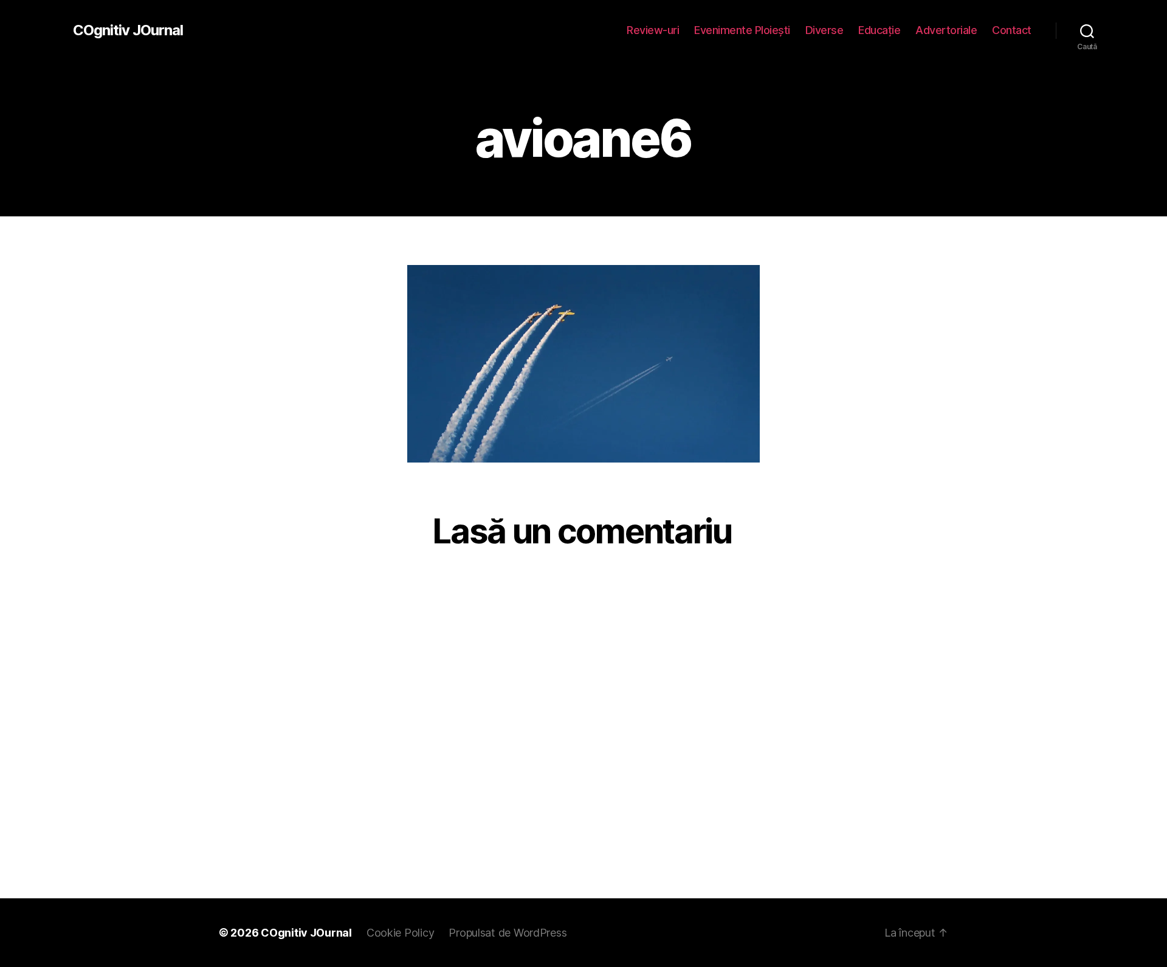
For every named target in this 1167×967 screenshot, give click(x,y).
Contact (1011, 30)
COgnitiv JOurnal (128, 30)
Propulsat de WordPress (507, 932)
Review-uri (653, 30)
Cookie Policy (401, 932)
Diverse (824, 30)
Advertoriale (946, 30)
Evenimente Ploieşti (742, 30)
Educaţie (879, 30)
